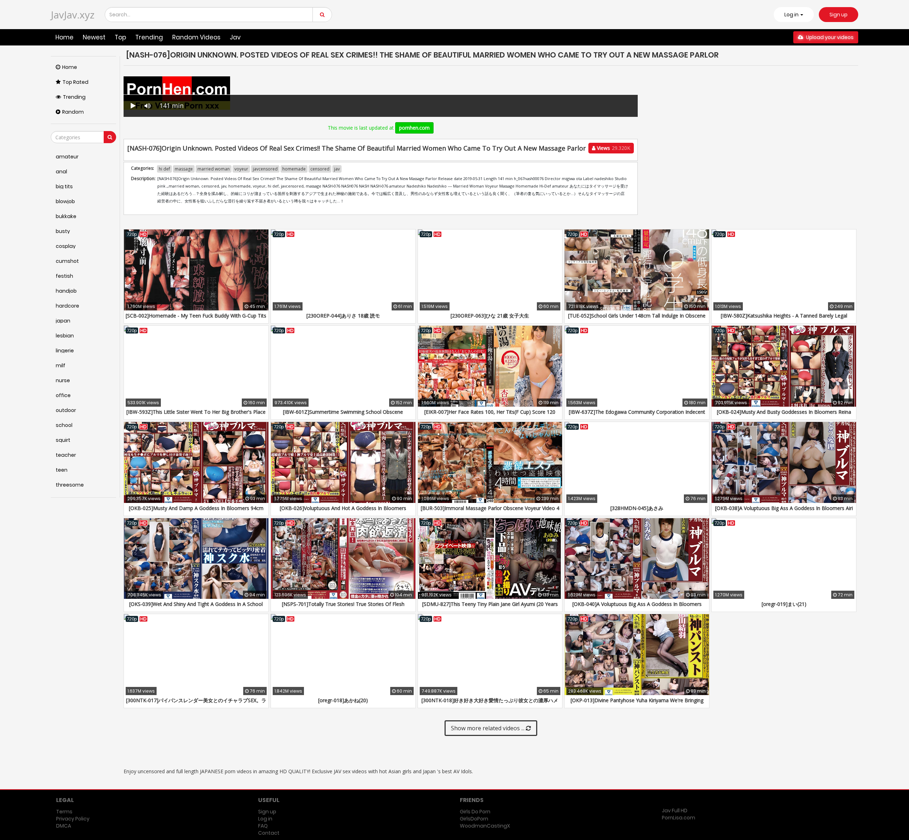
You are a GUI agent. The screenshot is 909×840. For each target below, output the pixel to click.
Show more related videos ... (488, 728)
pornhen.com (414, 127)
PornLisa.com (678, 817)
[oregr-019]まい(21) (784, 604)
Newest (94, 37)
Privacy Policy (72, 818)
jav (337, 169)
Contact (268, 832)
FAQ (263, 825)
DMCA (63, 825)
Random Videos (196, 37)
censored (320, 169)
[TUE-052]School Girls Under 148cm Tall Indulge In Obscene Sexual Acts (637, 319)
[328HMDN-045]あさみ (636, 508)
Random (73, 111)
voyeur (241, 169)
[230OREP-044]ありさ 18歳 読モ (343, 315)
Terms (64, 811)
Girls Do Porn (475, 811)
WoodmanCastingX (485, 825)
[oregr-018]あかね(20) (343, 700)
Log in (265, 818)
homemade (294, 169)
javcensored (265, 169)
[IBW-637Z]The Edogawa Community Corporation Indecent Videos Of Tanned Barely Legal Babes (637, 415)
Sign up (838, 14)
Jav (235, 37)
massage (184, 169)
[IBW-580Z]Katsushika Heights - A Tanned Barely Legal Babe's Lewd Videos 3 (784, 319)
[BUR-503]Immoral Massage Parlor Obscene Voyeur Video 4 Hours (490, 512)
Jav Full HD (674, 810)
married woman (213, 169)
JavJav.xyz (72, 14)
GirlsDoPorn (474, 818)
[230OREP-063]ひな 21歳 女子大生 (490, 315)
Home (64, 37)
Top (120, 37)
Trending (149, 37)
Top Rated (75, 82)
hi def (164, 169)
